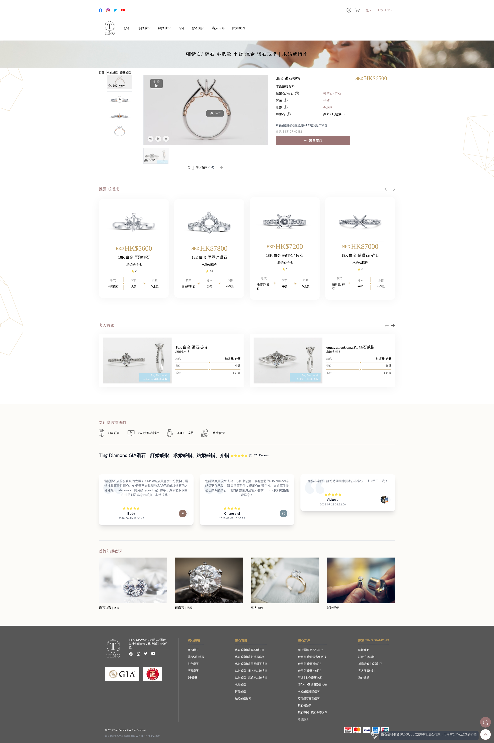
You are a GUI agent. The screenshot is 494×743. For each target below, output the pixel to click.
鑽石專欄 (304, 712)
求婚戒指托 (242, 650)
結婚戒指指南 (243, 698)
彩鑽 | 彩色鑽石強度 (310, 677)
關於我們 (363, 650)
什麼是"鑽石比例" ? (309, 670)
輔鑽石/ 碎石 (332, 93)
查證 (157, 736)
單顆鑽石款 (257, 650)
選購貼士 (303, 719)
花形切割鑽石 (196, 657)
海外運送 (363, 677)
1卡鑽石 (192, 677)
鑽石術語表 (304, 705)
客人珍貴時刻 (366, 670)
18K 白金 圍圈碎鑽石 (209, 257)
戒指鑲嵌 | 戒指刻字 (370, 664)
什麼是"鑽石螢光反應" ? (312, 657)
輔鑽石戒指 (257, 657)
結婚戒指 (241, 670)
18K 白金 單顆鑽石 (134, 257)
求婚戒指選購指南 (309, 691)
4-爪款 (327, 107)
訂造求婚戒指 (366, 657)
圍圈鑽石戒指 (259, 664)
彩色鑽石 (193, 664)
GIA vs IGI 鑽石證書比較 (312, 684)
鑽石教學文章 (319, 712)
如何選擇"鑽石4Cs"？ (310, 650)
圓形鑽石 (193, 650)
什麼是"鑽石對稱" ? (309, 664)
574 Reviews (261, 455)
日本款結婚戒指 (257, 670)
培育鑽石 (193, 670)
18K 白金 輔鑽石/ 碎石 (285, 255)
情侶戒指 (240, 691)
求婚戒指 (240, 684)
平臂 (326, 100)
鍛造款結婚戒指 (257, 677)
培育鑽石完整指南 (309, 698)
